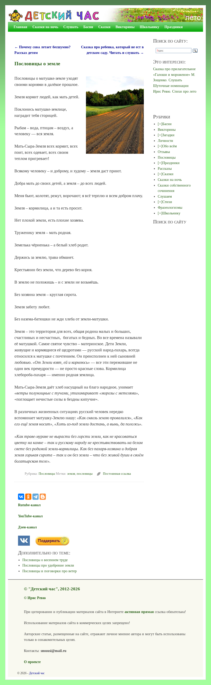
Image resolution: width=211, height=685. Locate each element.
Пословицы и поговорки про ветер (49, 571)
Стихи (167, 202)
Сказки (104, 27)
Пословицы (47, 474)
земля (71, 474)
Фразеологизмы (170, 207)
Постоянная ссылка (117, 474)
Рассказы (165, 168)
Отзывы (164, 152)
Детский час (37, 673)
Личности (165, 141)
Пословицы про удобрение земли (48, 565)
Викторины (125, 27)
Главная (20, 27)
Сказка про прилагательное (174, 69)
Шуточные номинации (171, 86)
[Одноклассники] (28, 497)
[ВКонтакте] (21, 497)
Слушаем (165, 196)
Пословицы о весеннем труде (45, 560)
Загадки (168, 135)
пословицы (85, 474)
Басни (88, 27)
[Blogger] (43, 497)
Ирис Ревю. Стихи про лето (174, 91)
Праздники (173, 27)
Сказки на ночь (45, 27)
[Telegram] (35, 497)
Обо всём (169, 146)
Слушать (70, 27)
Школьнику (149, 27)
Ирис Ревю (37, 598)
